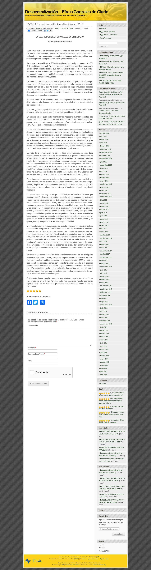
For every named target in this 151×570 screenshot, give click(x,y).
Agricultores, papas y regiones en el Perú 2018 (111, 94)
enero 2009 (104, 359)
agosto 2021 (104, 209)
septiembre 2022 (106, 197)
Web (30, 360)
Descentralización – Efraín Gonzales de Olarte (75, 8)
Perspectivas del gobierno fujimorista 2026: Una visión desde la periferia (111, 75)
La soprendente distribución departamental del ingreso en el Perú (111, 400)
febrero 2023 (104, 187)
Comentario (33, 326)
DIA (98, 557)
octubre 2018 (105, 235)
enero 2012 (104, 340)
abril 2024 (103, 171)
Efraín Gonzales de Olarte (64, 28)
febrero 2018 (104, 244)
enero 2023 (104, 190)
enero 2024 (104, 181)
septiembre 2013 (106, 305)
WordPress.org (105, 38)
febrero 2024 (104, 178)
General (39, 28)
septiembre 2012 (106, 324)
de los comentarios (109, 35)
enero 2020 (104, 232)
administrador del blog (99, 565)
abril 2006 (103, 375)
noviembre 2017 (106, 251)
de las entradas (107, 32)
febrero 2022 (104, 206)
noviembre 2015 (106, 286)
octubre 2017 (105, 254)
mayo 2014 (104, 302)
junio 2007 (103, 368)
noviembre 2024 (106, 165)
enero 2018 (104, 247)
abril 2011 (103, 346)
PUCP (76, 559)
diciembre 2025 (105, 149)
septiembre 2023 (106, 184)
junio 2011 (103, 343)
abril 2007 (103, 372)
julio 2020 (103, 228)
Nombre (32, 348)
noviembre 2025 (106, 152)
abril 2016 (103, 273)
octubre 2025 (105, 155)
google (101, 122)
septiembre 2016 (106, 267)
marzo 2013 (104, 314)
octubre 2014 (105, 295)
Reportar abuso (104, 559)
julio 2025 (103, 162)
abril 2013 (103, 311)
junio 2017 (103, 260)
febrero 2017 (104, 263)
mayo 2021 (104, 219)
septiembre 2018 (106, 238)
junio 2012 (103, 327)
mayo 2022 (104, 203)
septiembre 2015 (106, 289)
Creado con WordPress (72, 565)
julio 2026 (103, 136)
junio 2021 (103, 216)
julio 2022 (103, 200)
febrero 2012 (104, 336)
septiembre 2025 (106, 158)
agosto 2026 (104, 133)
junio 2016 (103, 270)
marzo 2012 (104, 333)
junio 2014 (103, 298)
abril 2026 (103, 143)
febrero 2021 (104, 222)
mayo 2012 (104, 330)
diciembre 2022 (105, 194)
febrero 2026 (104, 146)
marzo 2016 (104, 276)
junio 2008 (103, 365)
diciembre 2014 (105, 292)
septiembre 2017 (106, 257)
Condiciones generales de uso (89, 559)
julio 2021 (103, 213)
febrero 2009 (104, 356)
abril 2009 (103, 352)
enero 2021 (104, 225)
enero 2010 (104, 349)
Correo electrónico (36, 354)
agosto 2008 (104, 362)
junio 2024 (103, 168)
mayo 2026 (104, 139)
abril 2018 (103, 241)
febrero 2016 (104, 279)
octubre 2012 (105, 321)
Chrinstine (102, 116)
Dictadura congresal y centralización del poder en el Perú (111, 414)
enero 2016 (104, 283)
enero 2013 (104, 317)
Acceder (103, 28)
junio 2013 (103, 308)
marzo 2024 (104, 174)
